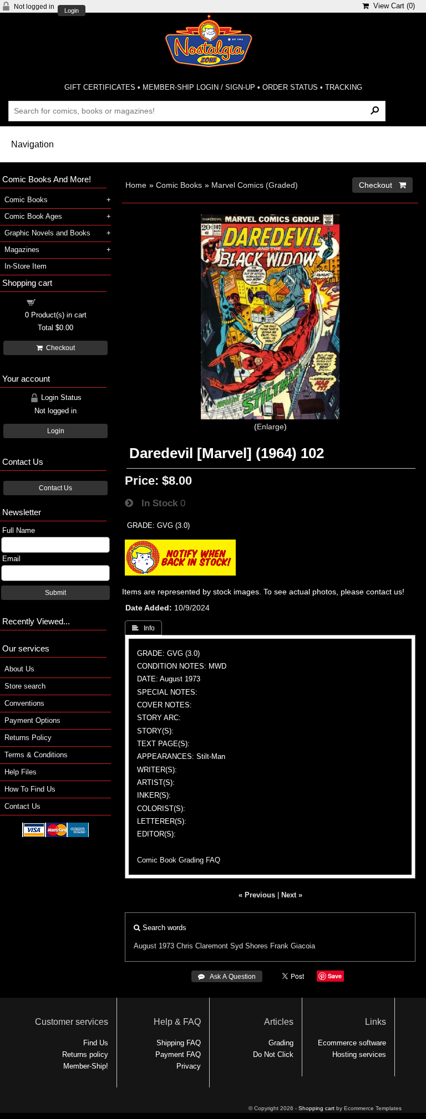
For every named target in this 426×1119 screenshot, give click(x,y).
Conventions (24, 703)
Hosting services (359, 1054)
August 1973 (154, 946)
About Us (19, 669)
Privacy (188, 1066)
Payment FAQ (178, 1054)
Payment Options (32, 720)
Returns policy (85, 1054)
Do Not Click (273, 1054)
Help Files (20, 772)
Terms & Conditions (36, 755)
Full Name (18, 530)
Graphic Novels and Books (47, 233)
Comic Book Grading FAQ (178, 860)
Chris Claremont (202, 946)
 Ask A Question (227, 976)
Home (135, 185)
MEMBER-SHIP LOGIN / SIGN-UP (199, 87)
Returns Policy (28, 737)
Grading (280, 1043)
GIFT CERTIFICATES (99, 87)
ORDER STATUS (290, 87)
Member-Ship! (85, 1066)
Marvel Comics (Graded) (254, 185)
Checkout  (382, 185)
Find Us (95, 1043)
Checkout (59, 348)
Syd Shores (249, 946)
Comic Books (179, 185)
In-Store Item (25, 266)
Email (11, 559)
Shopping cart (62, 301)
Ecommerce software (352, 1043)
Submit (55, 592)
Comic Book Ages (33, 216)
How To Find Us (29, 789)
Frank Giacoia (292, 946)
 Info (143, 628)
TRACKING (343, 87)
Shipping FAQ (178, 1043)
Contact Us (55, 488)
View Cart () (392, 6)
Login (71, 11)
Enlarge (270, 426)
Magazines (21, 249)
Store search (24, 686)
